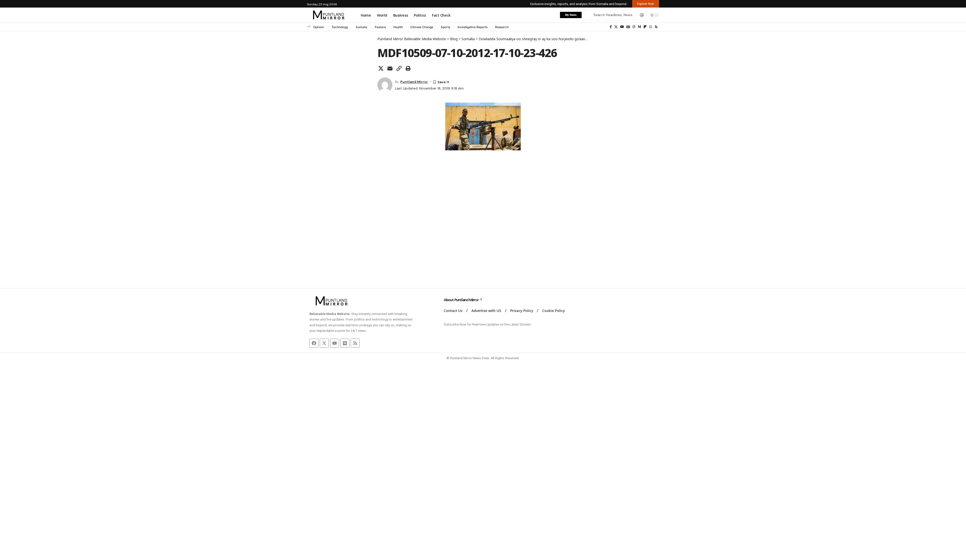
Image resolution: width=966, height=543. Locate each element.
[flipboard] (645, 27)
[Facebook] (611, 27)
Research (502, 27)
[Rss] (656, 27)
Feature (380, 27)
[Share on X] (380, 68)
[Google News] (628, 27)
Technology (340, 27)
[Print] (408, 68)
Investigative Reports (473, 27)
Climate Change (421, 27)
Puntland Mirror (414, 81)
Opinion (318, 27)
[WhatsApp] (650, 27)
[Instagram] (633, 27)
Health (398, 27)
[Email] (389, 68)
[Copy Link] (399, 68)
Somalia (361, 27)
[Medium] (639, 27)
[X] (616, 27)
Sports (445, 27)
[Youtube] (334, 343)
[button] (645, 4)
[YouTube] (622, 27)
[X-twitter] (324, 343)
